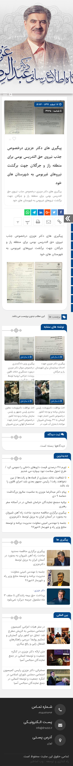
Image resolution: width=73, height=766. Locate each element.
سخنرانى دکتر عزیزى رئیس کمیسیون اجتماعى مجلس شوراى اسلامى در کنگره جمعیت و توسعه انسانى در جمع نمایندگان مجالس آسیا (24, 676)
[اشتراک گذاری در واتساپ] (27, 212)
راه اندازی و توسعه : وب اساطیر (49, 761)
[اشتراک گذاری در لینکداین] (41, 212)
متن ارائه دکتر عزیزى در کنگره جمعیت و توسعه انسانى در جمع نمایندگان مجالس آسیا (27, 655)
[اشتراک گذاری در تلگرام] (34, 212)
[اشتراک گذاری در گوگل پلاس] (47, 212)
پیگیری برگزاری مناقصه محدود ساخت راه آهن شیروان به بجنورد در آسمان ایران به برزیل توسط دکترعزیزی (36, 514)
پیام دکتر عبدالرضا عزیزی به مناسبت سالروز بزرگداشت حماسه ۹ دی (36, 494)
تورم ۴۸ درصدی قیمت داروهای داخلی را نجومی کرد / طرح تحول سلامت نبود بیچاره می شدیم (35, 469)
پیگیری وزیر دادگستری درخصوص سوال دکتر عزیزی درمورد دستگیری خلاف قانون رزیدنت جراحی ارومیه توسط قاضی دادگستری (20, 372)
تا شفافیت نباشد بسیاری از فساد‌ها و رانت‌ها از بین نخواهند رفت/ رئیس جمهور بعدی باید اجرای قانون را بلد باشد (38, 481)
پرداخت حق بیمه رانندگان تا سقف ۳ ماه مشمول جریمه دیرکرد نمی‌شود (24, 597)
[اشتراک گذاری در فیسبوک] (61, 212)
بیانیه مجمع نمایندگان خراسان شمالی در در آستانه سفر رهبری (36, 504)
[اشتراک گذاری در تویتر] (54, 212)
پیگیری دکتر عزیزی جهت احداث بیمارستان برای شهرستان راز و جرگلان (50, 368)
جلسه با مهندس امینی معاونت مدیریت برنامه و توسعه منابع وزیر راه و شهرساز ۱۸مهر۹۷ (36, 525)
